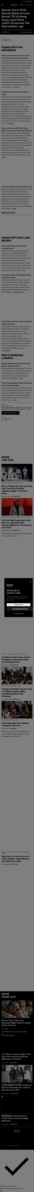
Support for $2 (18, 604)
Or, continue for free (19, 613)
